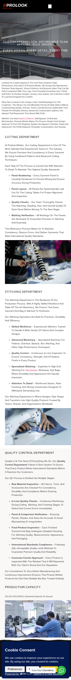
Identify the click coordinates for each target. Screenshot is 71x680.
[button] (50, 6)
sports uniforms (26, 118)
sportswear (31, 370)
